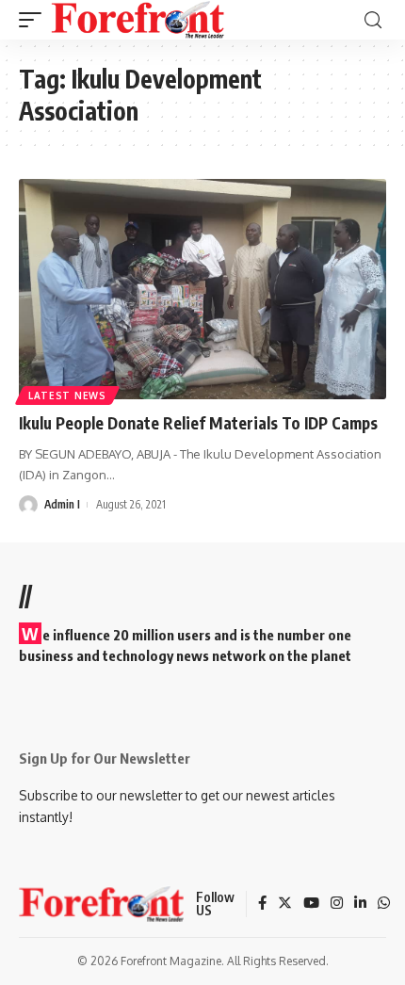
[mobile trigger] (35, 20)
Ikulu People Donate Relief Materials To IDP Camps (198, 422)
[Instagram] (337, 904)
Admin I (62, 504)
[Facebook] (262, 904)
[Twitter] (285, 904)
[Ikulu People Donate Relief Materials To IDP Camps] (202, 289)
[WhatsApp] (384, 904)
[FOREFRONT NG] (138, 20)
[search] (373, 20)
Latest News (67, 395)
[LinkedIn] (360, 904)
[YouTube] (311, 904)
